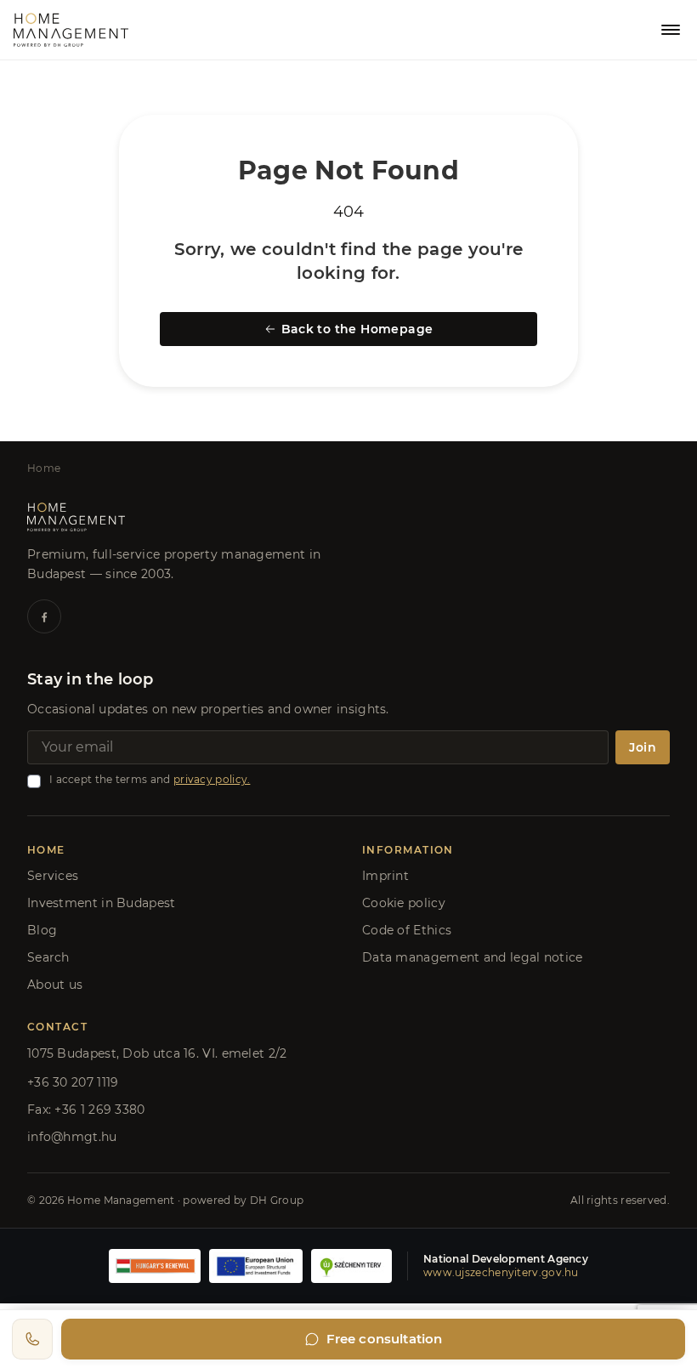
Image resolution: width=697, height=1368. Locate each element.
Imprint (385, 875)
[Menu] (670, 30)
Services (52, 875)
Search (48, 957)
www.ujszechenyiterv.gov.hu (501, 1272)
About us (54, 984)
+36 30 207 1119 (73, 1082)
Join (642, 747)
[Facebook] (44, 616)
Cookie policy (403, 903)
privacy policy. (212, 779)
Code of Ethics (406, 930)
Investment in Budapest (101, 903)
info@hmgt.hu (72, 1136)
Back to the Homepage (357, 329)
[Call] (32, 1339)
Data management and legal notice (472, 957)
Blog (42, 930)
